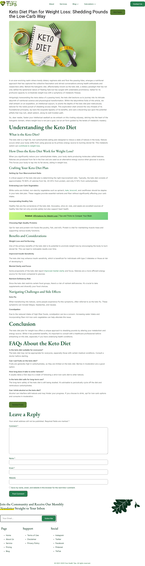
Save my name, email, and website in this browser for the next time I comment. (43, 488)
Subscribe (49, 518)
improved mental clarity (54, 271)
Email (12, 468)
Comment (13, 426)
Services (63, 4)
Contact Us (137, 4)
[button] (18, 405)
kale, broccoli (71, 190)
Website (12, 478)
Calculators (89, 4)
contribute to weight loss (29, 146)
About (51, 4)
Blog (74, 4)
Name (12, 458)
